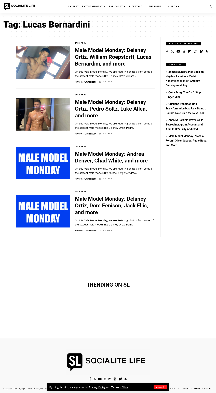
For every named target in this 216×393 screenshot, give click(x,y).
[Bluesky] (201, 51)
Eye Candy (80, 43)
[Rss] (207, 51)
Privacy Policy (97, 387)
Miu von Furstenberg (86, 82)
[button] (160, 387)
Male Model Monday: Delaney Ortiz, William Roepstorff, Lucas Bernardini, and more (113, 57)
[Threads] (195, 51)
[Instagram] (184, 51)
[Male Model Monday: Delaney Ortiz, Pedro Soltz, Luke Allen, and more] (43, 114)
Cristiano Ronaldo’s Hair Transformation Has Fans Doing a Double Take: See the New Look (186, 108)
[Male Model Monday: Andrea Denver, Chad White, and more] (43, 163)
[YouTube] (178, 51)
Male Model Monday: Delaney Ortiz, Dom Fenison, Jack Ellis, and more (111, 205)
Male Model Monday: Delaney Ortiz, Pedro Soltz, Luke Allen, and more (111, 109)
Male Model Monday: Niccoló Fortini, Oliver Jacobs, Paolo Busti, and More (186, 140)
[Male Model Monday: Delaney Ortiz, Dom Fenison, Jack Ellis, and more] (43, 211)
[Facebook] (167, 51)
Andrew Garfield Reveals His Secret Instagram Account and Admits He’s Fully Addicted (184, 124)
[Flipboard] (189, 51)
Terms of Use (119, 387)
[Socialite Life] (20, 6)
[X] (172, 51)
